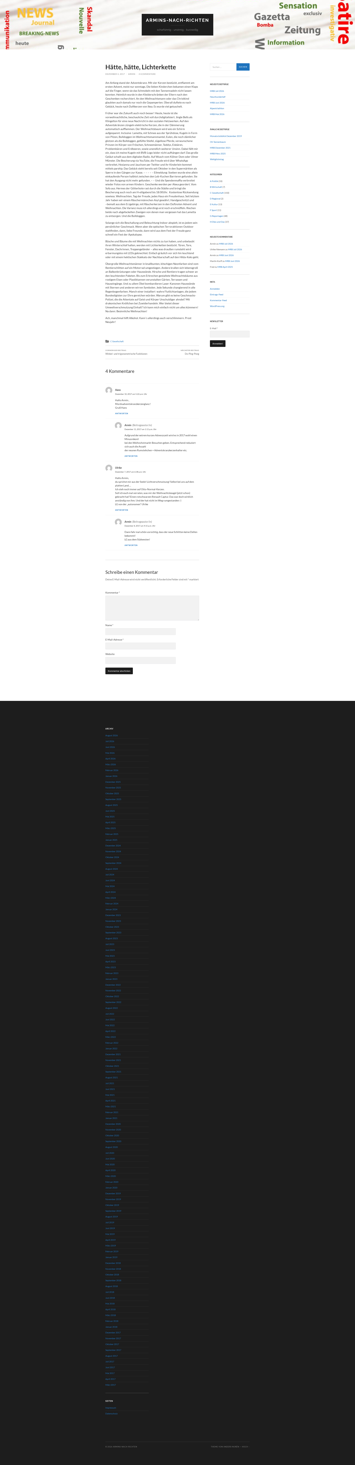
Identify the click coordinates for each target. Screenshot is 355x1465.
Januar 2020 (111, 1187)
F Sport (213, 210)
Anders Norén (231, 1447)
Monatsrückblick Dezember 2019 (226, 136)
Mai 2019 (110, 1234)
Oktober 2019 (112, 1205)
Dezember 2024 (113, 845)
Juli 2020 (109, 1153)
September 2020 (113, 1141)
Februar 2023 (111, 973)
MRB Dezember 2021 (220, 147)
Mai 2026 (110, 753)
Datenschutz (111, 1413)
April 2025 (110, 822)
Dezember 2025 (113, 781)
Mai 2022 (110, 1025)
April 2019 (110, 1239)
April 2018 (110, 1309)
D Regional (215, 198)
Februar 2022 (111, 1042)
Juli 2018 (109, 1292)
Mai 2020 (110, 1164)
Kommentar (112, 592)
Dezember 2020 (113, 1124)
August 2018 (111, 1286)
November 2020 (113, 1129)
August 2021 (111, 1077)
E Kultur (214, 204)
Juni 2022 (110, 1019)
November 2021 (113, 1060)
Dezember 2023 (113, 915)
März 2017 (110, 1384)
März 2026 (110, 764)
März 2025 (110, 828)
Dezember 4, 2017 (115, 74)
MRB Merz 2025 (218, 153)
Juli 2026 (109, 741)
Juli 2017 (109, 1361)
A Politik (214, 181)
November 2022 (113, 990)
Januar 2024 (111, 909)
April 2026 (110, 758)
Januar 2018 (111, 1326)
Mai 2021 (110, 1095)
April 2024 (110, 892)
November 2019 (113, 1199)
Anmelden (215, 288)
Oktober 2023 (112, 926)
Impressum (110, 1407)
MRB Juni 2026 (217, 102)
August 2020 (111, 1147)
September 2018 (113, 1280)
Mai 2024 (110, 886)
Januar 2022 (111, 1048)
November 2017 (113, 1338)
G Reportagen (216, 216)
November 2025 (113, 787)
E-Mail (214, 328)
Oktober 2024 (112, 857)
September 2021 (113, 1071)
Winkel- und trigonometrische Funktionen (126, 352)
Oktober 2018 (112, 1274)
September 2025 (113, 799)
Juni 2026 (110, 747)
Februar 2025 (111, 834)
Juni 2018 (110, 1297)
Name (109, 625)
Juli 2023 (109, 944)
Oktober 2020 (112, 1135)
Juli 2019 (109, 1222)
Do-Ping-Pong (190, 352)
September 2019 (113, 1211)
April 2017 (110, 1379)
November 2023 (113, 921)
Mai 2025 (110, 816)
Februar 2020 (111, 1182)
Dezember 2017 (113, 1332)
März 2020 (110, 1176)
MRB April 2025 (225, 266)
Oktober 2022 (112, 996)
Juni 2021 (110, 1089)
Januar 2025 (111, 839)
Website (110, 654)
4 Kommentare (147, 74)
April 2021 (110, 1100)
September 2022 (113, 1002)
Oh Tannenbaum (218, 142)
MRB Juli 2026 (217, 91)
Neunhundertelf (217, 96)
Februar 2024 (111, 903)
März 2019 (110, 1245)
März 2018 (110, 1315)
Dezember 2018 (113, 1263)
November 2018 (113, 1268)
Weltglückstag (217, 159)
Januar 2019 (111, 1257)
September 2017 (113, 1350)
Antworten (121, 414)
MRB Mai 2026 (217, 114)
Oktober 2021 (112, 1066)
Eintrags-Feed (216, 294)
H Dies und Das (217, 221)
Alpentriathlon (217, 108)
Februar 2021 (111, 1112)
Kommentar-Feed (218, 300)
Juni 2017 (110, 1367)
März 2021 (110, 1106)
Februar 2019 (111, 1251)
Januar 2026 (111, 776)
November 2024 (113, 851)
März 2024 (110, 897)
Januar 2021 (111, 1118)
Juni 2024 (110, 880)
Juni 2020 (110, 1158)
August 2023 (111, 938)
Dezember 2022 (113, 984)
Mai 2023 (110, 955)
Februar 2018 (111, 1321)
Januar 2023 (111, 979)
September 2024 (113, 863)
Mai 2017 (110, 1373)
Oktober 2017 (112, 1344)
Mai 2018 (110, 1303)
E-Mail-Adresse (114, 639)
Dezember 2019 (113, 1193)
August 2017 (111, 1355)
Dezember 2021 (113, 1054)
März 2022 (110, 1037)
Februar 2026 (111, 770)
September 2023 (113, 932)
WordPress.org (217, 306)
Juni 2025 (110, 810)
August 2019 (111, 1216)
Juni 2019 (110, 1228)
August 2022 (111, 1008)
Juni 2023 (110, 950)
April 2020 (110, 1170)
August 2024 (111, 868)
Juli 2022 (109, 1013)
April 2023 (110, 961)
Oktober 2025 (112, 793)
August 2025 (111, 805)
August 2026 (111, 735)
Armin (131, 74)
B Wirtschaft (216, 187)
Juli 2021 (109, 1083)
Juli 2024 (109, 874)
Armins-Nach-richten (177, 20)
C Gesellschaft (117, 341)
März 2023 (110, 967)
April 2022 (110, 1031)
